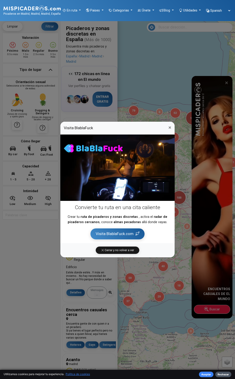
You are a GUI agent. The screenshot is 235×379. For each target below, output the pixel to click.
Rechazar (223, 374)
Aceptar (206, 374)
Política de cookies (78, 374)
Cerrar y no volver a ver (119, 250)
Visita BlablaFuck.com (115, 233)
